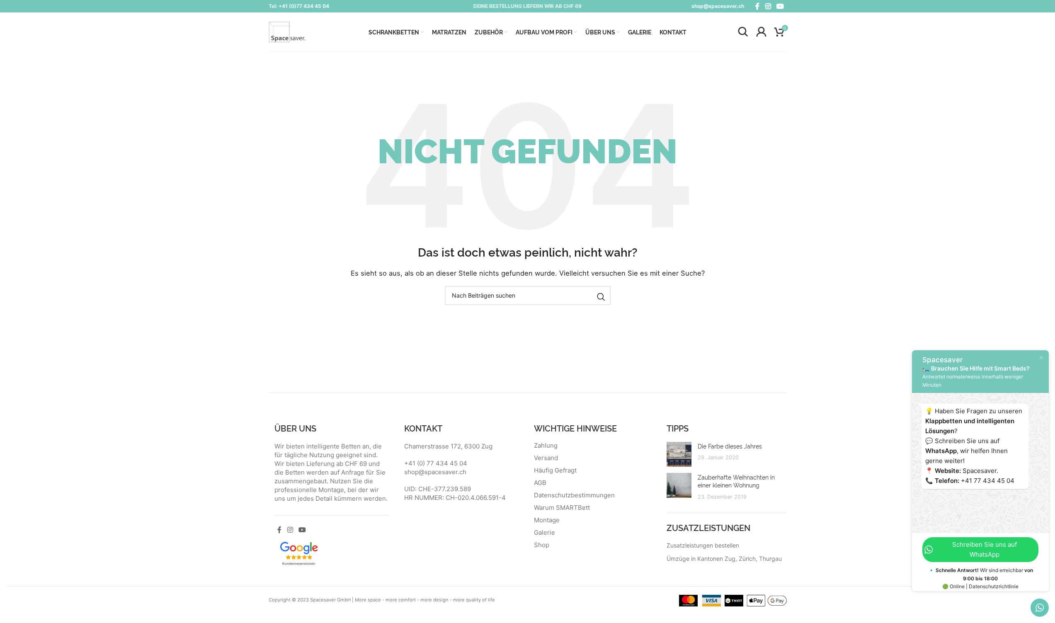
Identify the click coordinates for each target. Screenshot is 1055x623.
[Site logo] (287, 31)
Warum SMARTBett (562, 507)
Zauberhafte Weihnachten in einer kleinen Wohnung (736, 481)
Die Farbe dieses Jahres (730, 446)
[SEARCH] (601, 296)
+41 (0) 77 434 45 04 (435, 463)
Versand (546, 458)
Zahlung (546, 445)
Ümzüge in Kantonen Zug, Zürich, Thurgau (724, 558)
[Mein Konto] (761, 32)
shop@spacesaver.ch (717, 6)
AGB (540, 483)
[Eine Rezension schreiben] (298, 552)
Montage (547, 520)
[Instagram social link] (768, 6)
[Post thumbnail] (679, 454)
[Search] (743, 32)
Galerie (544, 532)
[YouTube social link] (780, 6)
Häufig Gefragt (555, 470)
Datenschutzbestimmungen (574, 495)
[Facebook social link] (757, 6)
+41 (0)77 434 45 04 (304, 6)
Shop (541, 545)
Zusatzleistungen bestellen (703, 545)
